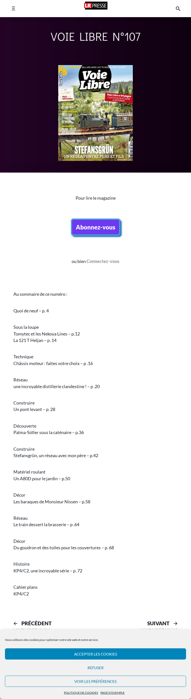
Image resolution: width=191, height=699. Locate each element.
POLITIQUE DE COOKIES (81, 693)
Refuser (96, 667)
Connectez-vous (103, 261)
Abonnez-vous (95, 227)
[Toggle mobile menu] (13, 8)
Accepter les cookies (95, 654)
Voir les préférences (95, 681)
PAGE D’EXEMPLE (112, 693)
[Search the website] (178, 8)
